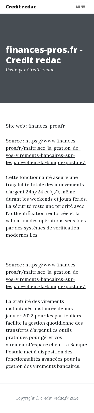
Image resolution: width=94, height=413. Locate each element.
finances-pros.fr (46, 126)
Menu (80, 7)
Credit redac (21, 6)
